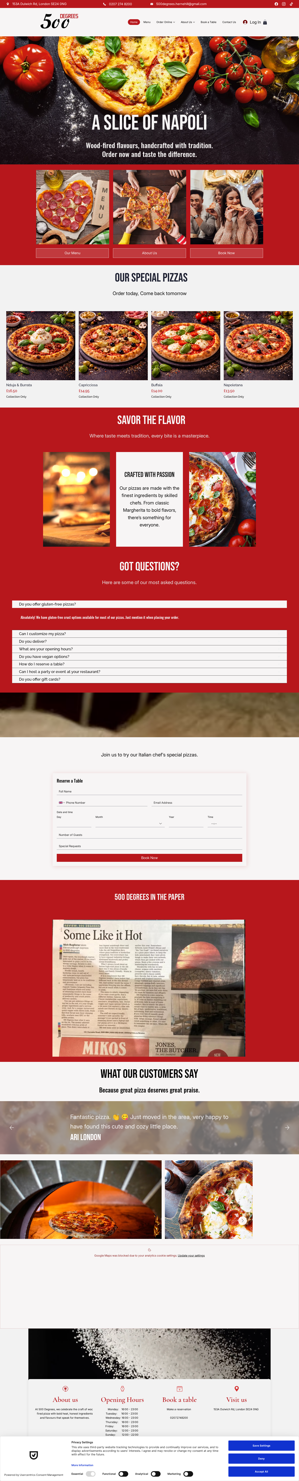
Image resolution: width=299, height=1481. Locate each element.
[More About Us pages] (194, 22)
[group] (149, 355)
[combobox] (130, 823)
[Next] (287, 1127)
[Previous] (12, 1127)
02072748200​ (179, 1417)
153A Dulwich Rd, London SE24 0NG (236, 1409)
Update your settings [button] (191, 1255)
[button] (265, 22)
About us (65, 1400)
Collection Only (16, 396)
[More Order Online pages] (174, 22)
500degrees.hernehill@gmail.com (181, 4)
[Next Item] (242, 1220)
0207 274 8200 (120, 4)
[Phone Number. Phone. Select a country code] (62, 802)
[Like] (7, 4)
